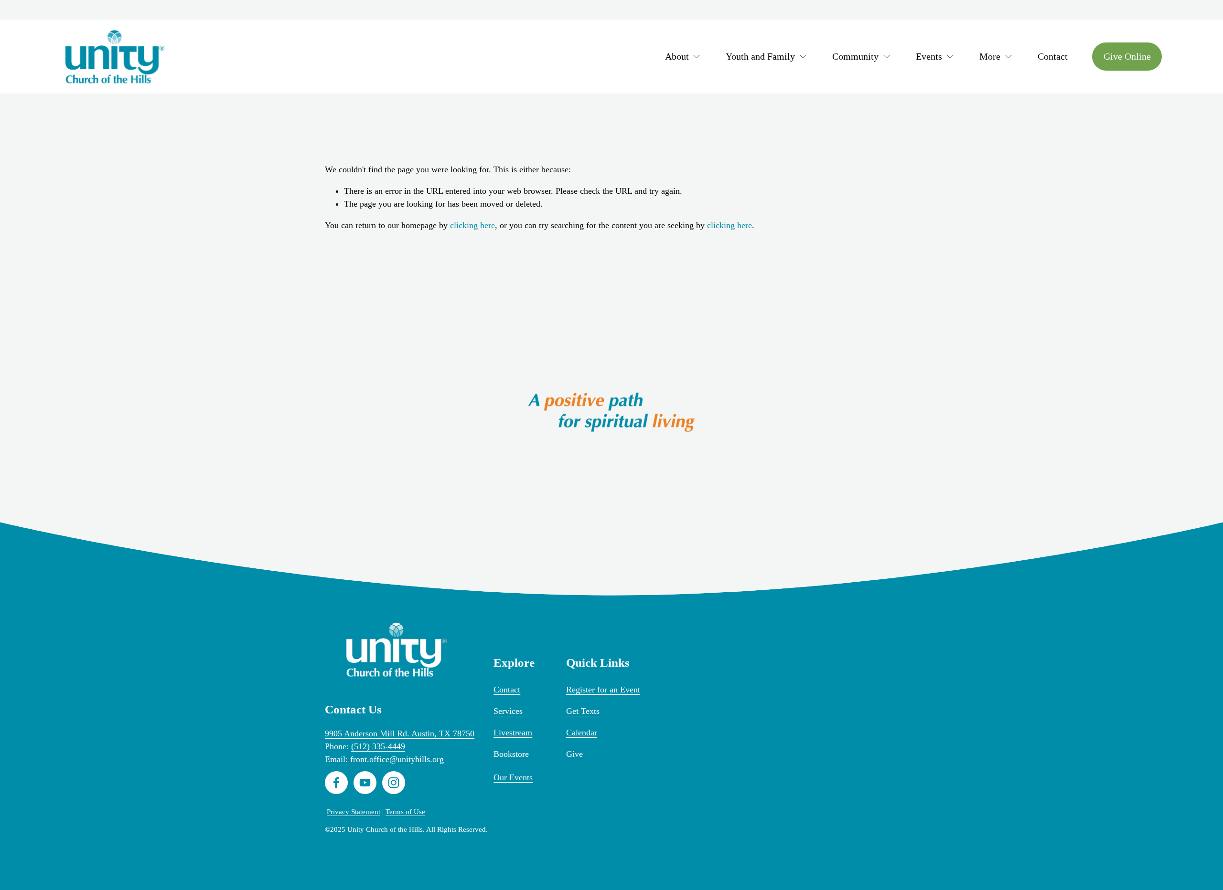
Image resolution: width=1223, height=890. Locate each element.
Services (508, 711)
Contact (1053, 56)
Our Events (513, 777)
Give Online (1127, 56)
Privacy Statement (353, 812)
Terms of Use (405, 812)
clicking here (472, 225)
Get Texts (583, 711)
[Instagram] (393, 782)
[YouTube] (365, 782)
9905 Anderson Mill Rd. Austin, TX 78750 (399, 733)
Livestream (512, 732)
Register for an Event (603, 689)
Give (574, 754)
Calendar (581, 732)
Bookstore (511, 754)
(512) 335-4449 (378, 746)
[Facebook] (336, 782)
